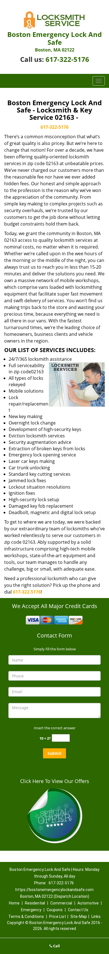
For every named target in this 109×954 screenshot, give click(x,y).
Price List (57, 916)
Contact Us (78, 910)
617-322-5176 (67, 59)
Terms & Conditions (26, 916)
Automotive (88, 903)
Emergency (31, 910)
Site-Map (78, 916)
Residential (35, 903)
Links (96, 916)
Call (56, 945)
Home (14, 903)
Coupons (55, 910)
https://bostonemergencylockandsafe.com (54, 889)
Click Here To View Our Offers (54, 781)
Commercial (61, 903)
